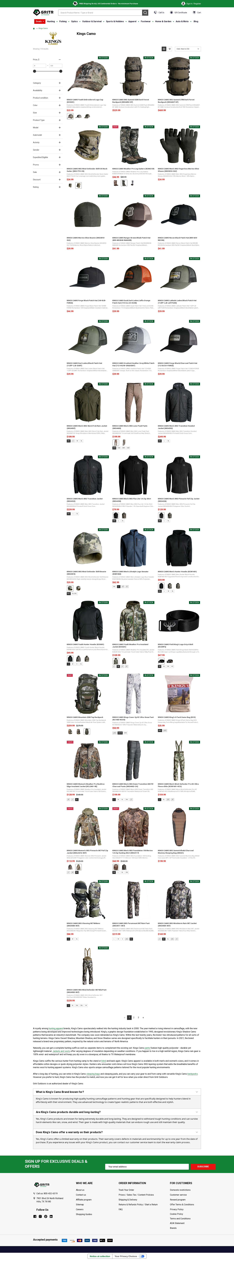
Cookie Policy (185, 1214)
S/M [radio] (125, 733)
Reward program (178, 1199)
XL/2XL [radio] (74, 593)
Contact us (81, 1195)
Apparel (132, 21)
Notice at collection (100, 1256)
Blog (196, 21)
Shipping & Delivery (128, 1199)
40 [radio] (172, 666)
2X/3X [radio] (120, 733)
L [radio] (164, 441)
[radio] (70, 116)
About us (80, 1190)
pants (148, 1048)
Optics (74, 21)
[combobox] (100, 13)
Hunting (51, 21)
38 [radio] (168, 666)
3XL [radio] (81, 1005)
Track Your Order (126, 1190)
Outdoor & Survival (92, 21)
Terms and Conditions (185, 1218)
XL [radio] (81, 441)
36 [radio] (164, 666)
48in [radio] (160, 730)
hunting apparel (56, 1028)
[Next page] (143, 1017)
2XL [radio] (68, 441)
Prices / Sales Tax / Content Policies (136, 1195)
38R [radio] (123, 448)
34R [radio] (114, 448)
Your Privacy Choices (126, 1256)
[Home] (34, 28)
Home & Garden (163, 21)
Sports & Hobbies (115, 21)
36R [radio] (119, 448)
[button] (164, 49)
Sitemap (80, 1204)
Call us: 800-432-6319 (47, 1193)
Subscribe (203, 1166)
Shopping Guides (84, 1214)
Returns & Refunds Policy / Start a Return (138, 1204)
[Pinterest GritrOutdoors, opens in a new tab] (45, 1216)
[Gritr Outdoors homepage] (43, 12)
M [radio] (77, 441)
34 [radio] (159, 666)
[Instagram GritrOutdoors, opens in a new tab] (40, 1216)
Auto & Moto (182, 21)
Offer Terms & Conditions (182, 1204)
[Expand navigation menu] (57, 21)
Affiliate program (84, 1199)
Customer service (178, 1195)
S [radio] (122, 939)
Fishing (63, 21)
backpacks (193, 1074)
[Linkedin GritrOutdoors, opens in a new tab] (51, 1216)
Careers (79, 1209)
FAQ (121, 1209)
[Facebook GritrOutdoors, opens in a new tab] (35, 1216)
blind (103, 1061)
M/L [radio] (68, 593)
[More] (43, 21)
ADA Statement (177, 1223)
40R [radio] (128, 448)
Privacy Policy (185, 1209)
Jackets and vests (61, 1051)
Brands (173, 1228)
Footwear (146, 21)
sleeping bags (93, 1074)
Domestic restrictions (180, 1190)
